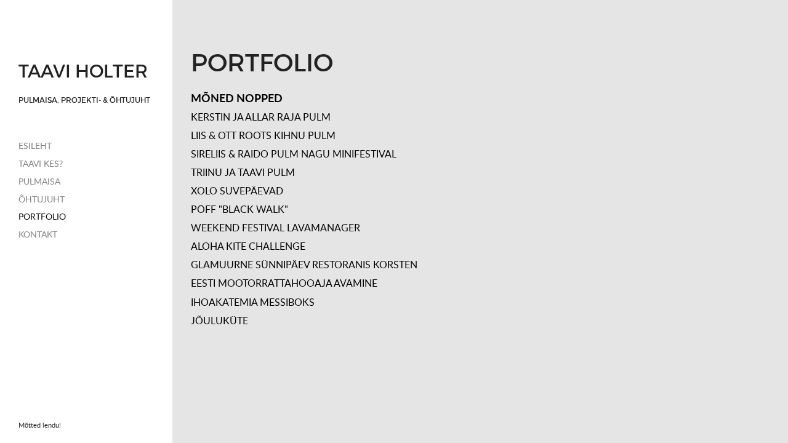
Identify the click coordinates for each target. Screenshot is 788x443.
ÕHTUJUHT (41, 199)
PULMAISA (39, 181)
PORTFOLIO (42, 216)
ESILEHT (35, 145)
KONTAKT (37, 234)
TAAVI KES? (40, 163)
